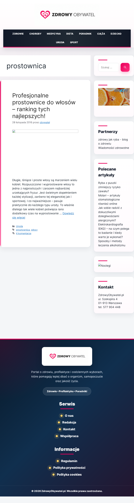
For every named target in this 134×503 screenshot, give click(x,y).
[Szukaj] (125, 67)
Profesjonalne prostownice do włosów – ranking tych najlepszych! (43, 105)
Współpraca (69, 436)
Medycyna (54, 33)
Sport (74, 42)
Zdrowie (18, 33)
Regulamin (69, 461)
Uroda (60, 42)
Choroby (35, 33)
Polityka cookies (69, 474)
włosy (34, 229)
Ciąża (101, 33)
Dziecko (116, 33)
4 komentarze (23, 233)
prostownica (23, 229)
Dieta (70, 33)
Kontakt (106, 287)
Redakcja (69, 422)
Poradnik (85, 33)
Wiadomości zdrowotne (113, 147)
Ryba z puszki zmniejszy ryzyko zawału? (109, 187)
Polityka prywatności (69, 468)
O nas (69, 416)
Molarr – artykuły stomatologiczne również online (109, 199)
